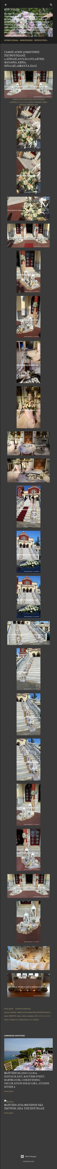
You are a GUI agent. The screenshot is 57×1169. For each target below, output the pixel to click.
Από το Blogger (30, 1156)
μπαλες (24, 1016)
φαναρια (31, 1016)
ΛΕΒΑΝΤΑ (12, 1016)
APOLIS (42, 1016)
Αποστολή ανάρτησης (23, 1009)
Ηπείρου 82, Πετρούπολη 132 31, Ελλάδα (24, 1020)
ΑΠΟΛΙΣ (13, 1012)
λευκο (19, 1016)
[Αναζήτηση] (51, 4)
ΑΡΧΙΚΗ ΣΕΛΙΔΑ (11, 40)
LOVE (48, 1016)
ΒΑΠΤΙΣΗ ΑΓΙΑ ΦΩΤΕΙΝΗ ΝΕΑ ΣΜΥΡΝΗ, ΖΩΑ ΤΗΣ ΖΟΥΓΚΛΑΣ (24, 1106)
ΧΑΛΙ (36, 1016)
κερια (6, 1016)
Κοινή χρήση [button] (8, 1009)
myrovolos (11, 9)
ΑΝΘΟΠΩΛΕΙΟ (26, 40)
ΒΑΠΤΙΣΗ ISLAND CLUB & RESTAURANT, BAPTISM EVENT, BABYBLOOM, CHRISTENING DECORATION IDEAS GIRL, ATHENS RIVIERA (26, 1079)
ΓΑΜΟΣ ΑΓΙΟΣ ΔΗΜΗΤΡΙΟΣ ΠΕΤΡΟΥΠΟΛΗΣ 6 (34, 1012)
